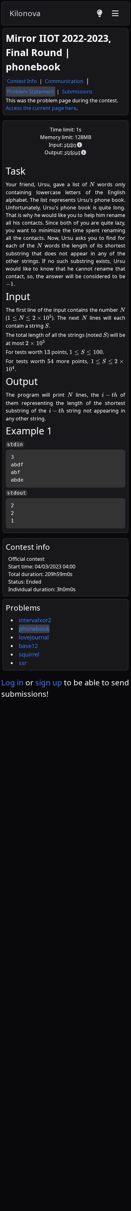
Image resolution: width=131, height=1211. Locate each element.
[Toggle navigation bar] (115, 13)
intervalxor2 (35, 620)
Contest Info (22, 81)
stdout (72, 152)
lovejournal (34, 637)
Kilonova (25, 13)
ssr (23, 663)
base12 (28, 646)
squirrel (29, 654)
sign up (48, 682)
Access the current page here (41, 108)
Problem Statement (30, 91)
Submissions (77, 91)
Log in (12, 682)
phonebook (34, 628)
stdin (70, 144)
